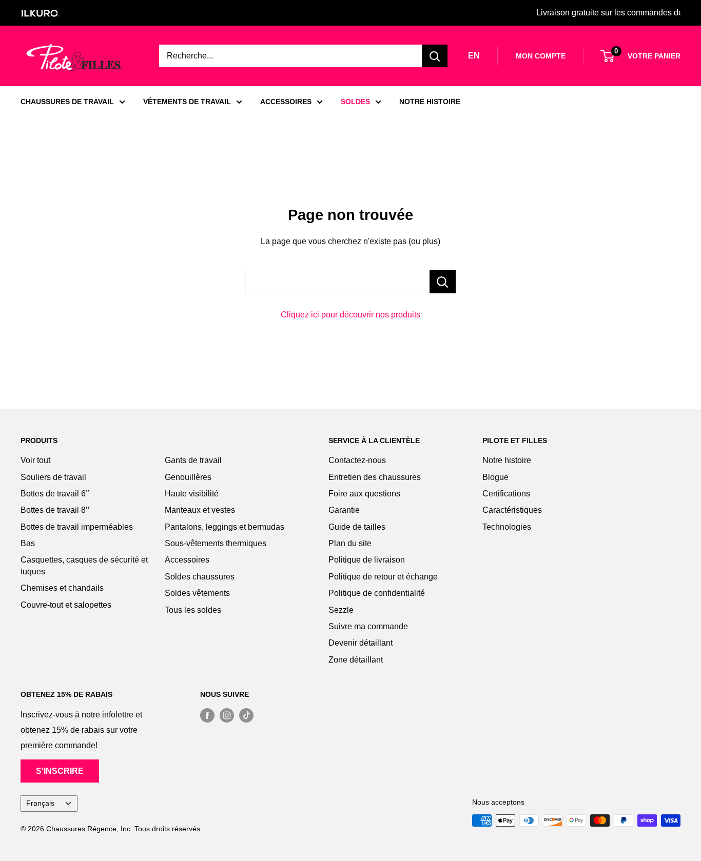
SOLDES (355, 101)
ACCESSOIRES (285, 101)
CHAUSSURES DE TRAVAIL (67, 101)
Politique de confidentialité (376, 593)
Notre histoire (506, 460)
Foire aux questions (364, 493)
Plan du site (350, 543)
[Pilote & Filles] (74, 57)
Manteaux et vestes (200, 510)
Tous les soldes (193, 610)
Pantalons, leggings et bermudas (224, 527)
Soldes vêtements (197, 593)
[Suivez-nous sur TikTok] (246, 715)
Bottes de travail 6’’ (55, 493)
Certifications (506, 493)
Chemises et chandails (62, 588)
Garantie (344, 510)
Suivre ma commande (368, 626)
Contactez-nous (357, 460)
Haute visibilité (192, 493)
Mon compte (541, 56)
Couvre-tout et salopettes (66, 604)
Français (40, 803)
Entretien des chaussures (374, 477)
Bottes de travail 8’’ (55, 510)
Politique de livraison (366, 559)
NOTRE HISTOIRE (429, 101)
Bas (28, 543)
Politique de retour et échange (383, 576)
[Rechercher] (434, 56)
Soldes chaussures (200, 576)
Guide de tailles (356, 527)
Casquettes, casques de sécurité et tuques (84, 565)
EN (474, 55)
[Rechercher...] (443, 281)
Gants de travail (193, 460)
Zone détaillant (355, 659)
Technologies (506, 527)
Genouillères (188, 477)
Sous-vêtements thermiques (215, 543)
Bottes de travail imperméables (77, 527)
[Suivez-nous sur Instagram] (227, 715)
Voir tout (35, 460)
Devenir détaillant (360, 642)
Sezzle (341, 610)
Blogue (495, 477)
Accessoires (187, 559)
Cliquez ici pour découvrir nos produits (350, 314)
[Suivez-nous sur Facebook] (207, 715)
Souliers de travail (53, 477)
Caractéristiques (512, 510)
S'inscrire (60, 771)
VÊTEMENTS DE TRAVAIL (187, 101)
